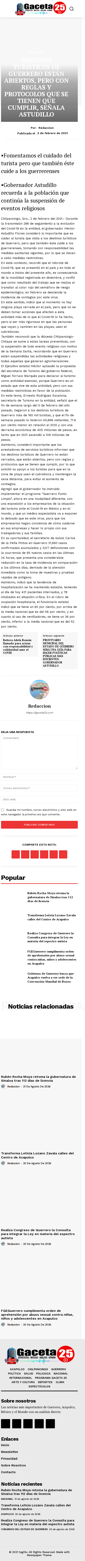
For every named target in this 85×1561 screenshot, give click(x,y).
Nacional (7, 1499)
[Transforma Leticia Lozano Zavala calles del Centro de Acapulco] (12, 917)
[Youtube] (39, 1423)
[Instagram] (16, 1423)
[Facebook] (16, 854)
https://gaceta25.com (39, 712)
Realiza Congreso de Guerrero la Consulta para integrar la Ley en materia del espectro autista (50, 937)
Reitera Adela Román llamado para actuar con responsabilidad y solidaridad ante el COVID (18, 647)
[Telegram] (63, 854)
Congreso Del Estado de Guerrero (24, 1529)
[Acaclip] (50, 1423)
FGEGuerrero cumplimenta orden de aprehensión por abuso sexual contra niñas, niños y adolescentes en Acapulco (51, 957)
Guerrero (36, 52)
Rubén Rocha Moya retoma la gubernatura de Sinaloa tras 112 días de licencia (50, 897)
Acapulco (7, 1514)
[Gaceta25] (40, 8)
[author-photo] (3, 1086)
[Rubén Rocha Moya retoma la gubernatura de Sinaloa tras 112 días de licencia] (12, 897)
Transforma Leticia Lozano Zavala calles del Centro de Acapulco (51, 917)
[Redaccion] (39, 689)
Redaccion (46, 127)
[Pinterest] (35, 854)
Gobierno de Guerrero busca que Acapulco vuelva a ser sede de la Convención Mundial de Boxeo (50, 977)
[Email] (54, 854)
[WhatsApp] (44, 854)
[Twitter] (25, 854)
